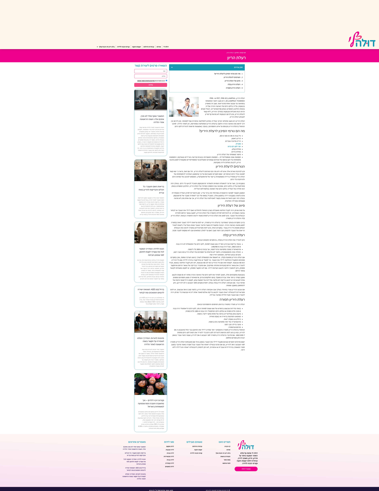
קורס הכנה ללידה (123, 47)
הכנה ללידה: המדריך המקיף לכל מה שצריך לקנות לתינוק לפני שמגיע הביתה (151, 252)
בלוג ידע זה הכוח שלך (107, 47)
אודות (159, 47)
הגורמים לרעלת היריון (232, 77)
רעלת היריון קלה (234, 84)
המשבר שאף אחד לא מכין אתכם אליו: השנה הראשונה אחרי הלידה (152, 119)
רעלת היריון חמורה (233, 88)
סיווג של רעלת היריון (232, 81)
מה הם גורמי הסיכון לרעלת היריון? (227, 74)
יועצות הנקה (136, 47)
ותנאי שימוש (141, 81)
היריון (237, 53)
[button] (172, 67)
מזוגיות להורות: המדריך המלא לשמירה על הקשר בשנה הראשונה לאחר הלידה (150, 341)
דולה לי (166, 47)
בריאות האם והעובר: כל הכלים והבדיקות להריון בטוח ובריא (151, 189)
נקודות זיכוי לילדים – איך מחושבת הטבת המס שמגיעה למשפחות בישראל (151, 403)
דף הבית (243, 53)
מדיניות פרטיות (150, 81)
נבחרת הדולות (149, 47)
